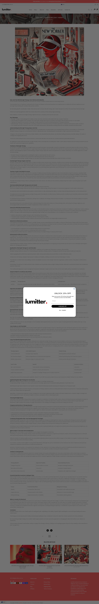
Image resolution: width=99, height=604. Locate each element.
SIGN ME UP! (63, 306)
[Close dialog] (74, 289)
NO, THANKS (62, 310)
